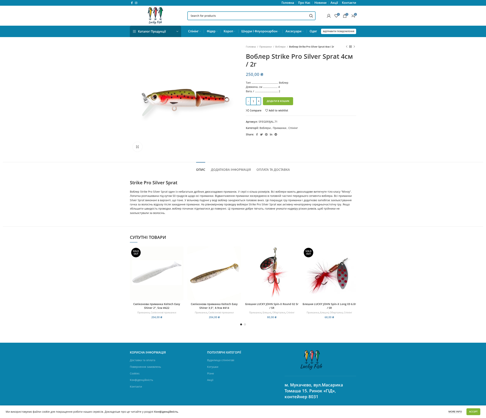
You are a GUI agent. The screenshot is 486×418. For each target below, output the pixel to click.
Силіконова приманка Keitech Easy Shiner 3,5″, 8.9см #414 (214, 306)
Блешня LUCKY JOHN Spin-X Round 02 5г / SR (271, 306)
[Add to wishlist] (180, 269)
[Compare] (180, 252)
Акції (210, 380)
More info (455, 411)
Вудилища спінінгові (220, 360)
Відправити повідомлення (338, 31)
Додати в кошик (278, 101)
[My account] (329, 16)
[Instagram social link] (136, 2)
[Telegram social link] (275, 134)
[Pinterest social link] (266, 134)
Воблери (280, 46)
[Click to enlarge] (137, 147)
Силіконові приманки (163, 312)
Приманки (265, 46)
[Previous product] (347, 47)
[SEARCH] (311, 15)
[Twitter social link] (261, 134)
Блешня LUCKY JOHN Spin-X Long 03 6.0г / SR (329, 306)
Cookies (135, 373)
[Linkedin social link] (271, 134)
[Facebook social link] (132, 2)
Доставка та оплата (142, 360)
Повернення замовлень (145, 367)
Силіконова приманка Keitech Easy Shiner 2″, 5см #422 (156, 306)
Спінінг (293, 128)
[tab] (200, 168)
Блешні (267, 312)
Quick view (180, 261)
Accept (473, 411)
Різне (210, 373)
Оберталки (278, 312)
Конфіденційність (141, 380)
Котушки (212, 367)
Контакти (136, 386)
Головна (251, 46)
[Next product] (354, 47)
